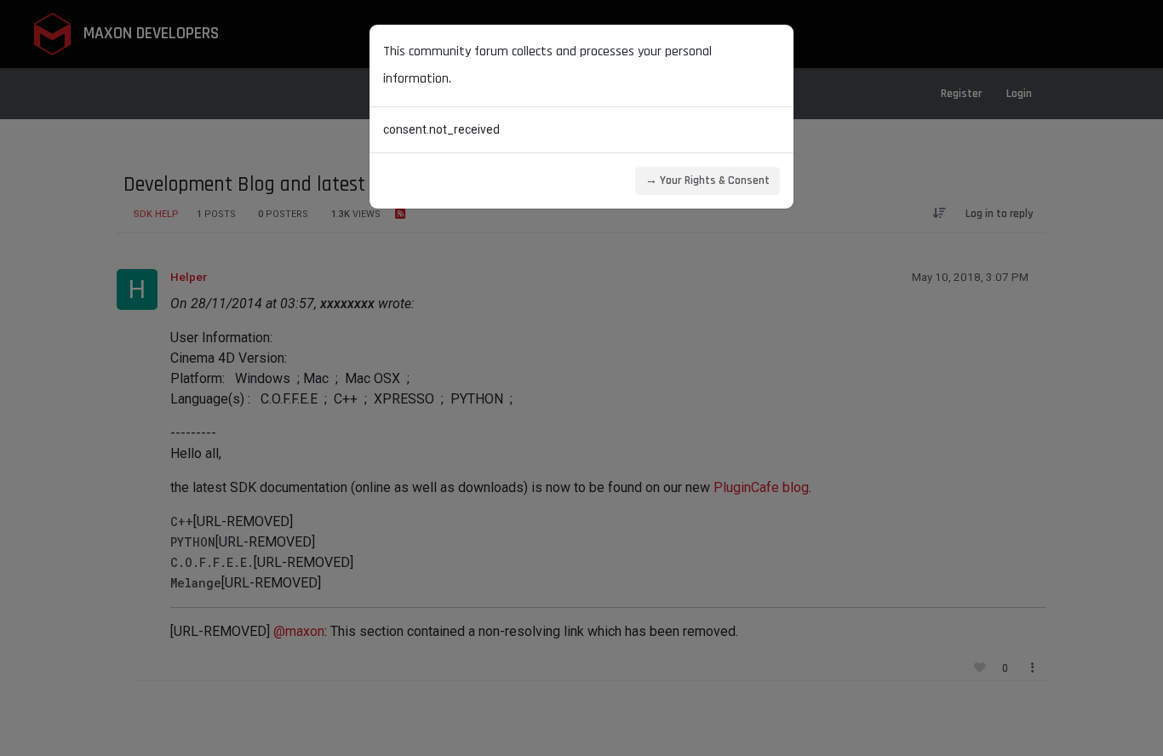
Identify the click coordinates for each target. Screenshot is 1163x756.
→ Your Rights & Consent (707, 180)
